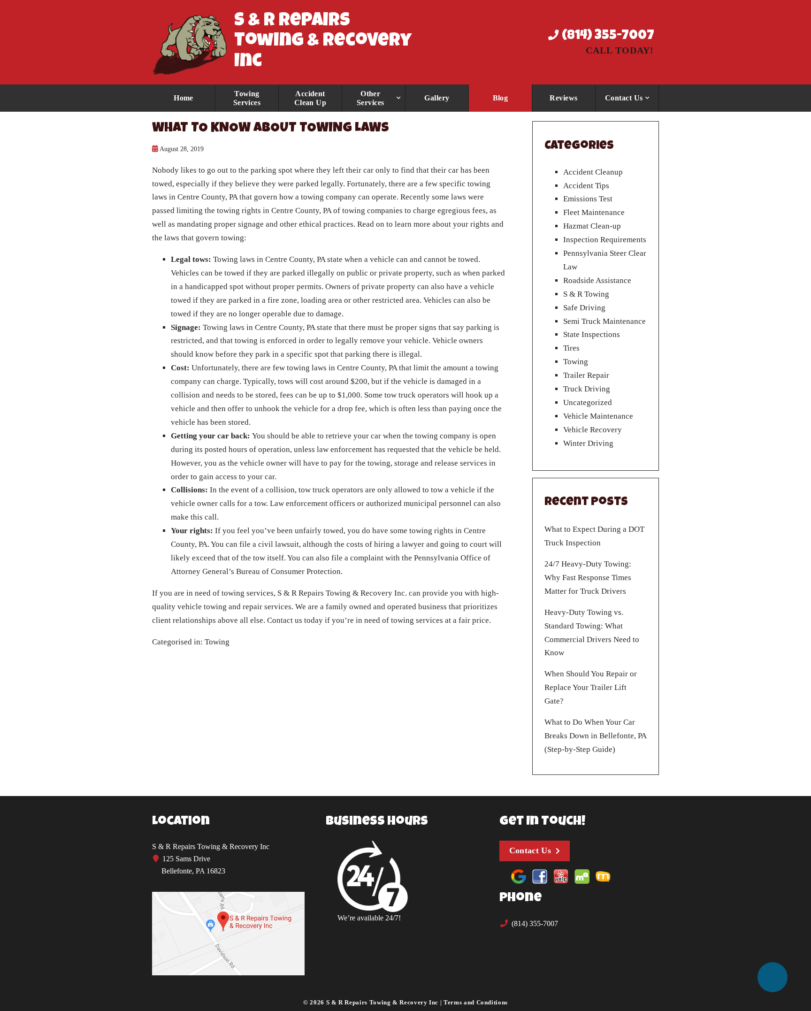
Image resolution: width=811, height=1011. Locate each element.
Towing (217, 641)
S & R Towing (586, 294)
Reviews (563, 98)
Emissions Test (587, 198)
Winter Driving (588, 443)
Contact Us (624, 98)
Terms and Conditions (476, 1002)
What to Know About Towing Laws (270, 129)
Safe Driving (584, 307)
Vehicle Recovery (592, 429)
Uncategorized (587, 402)
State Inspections (591, 334)
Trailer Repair (586, 375)
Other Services (370, 98)
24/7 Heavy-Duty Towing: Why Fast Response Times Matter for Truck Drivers (587, 577)
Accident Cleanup (593, 172)
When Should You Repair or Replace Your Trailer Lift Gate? (590, 687)
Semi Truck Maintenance (604, 321)
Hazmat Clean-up (592, 226)
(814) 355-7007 (606, 36)
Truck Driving (586, 388)
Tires (571, 348)
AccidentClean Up (310, 98)
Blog (500, 98)
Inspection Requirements (604, 239)
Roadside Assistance (597, 280)
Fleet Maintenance (594, 212)
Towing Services (247, 98)
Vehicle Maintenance (598, 416)
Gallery (436, 98)
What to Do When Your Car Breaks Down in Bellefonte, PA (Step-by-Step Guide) (595, 736)
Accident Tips (586, 185)
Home (183, 98)
